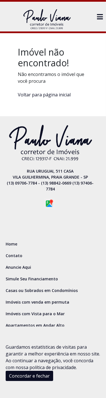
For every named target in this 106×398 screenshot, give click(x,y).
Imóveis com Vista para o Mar (35, 313)
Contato (14, 255)
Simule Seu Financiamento (32, 278)
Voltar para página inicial (44, 95)
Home (11, 244)
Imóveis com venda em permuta (37, 302)
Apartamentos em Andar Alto (35, 325)
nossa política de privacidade (46, 367)
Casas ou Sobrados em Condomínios (42, 290)
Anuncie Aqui (18, 267)
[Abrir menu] (100, 16)
